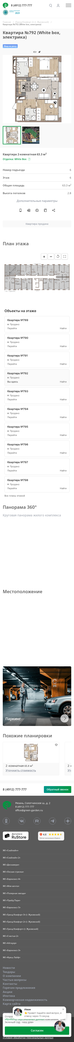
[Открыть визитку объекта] (20, 210)
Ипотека (9, 996)
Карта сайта (11, 1004)
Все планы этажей (14, 495)
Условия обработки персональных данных (28, 1037)
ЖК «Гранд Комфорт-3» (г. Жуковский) (21, 914)
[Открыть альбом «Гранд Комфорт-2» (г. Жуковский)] (45, 210)
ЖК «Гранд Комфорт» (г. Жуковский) (20, 928)
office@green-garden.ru (29, 810)
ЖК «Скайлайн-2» (11, 857)
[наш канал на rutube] (37, 821)
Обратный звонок (57, 789)
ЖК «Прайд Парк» (11, 900)
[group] (37, 89)
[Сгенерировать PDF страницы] (28, 210)
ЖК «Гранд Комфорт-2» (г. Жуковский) (21, 921)
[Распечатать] (37, 210)
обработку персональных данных (25, 1019)
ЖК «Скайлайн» (10, 850)
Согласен (37, 1030)
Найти (63, 328)
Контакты (10, 984)
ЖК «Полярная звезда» (14, 893)
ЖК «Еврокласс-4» (11, 879)
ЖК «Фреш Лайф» (11, 957)
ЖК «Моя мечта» (11, 886)
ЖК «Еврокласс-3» (11, 950)
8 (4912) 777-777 (21, 5)
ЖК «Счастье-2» (10, 936)
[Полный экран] (65, 256)
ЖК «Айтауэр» (10, 943)
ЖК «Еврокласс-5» (11, 907)
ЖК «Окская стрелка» (13, 871)
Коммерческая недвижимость (25, 1000)
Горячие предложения (19, 988)
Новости (9, 968)
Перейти (12, 328)
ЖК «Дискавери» (11, 864)
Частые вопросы (15, 980)
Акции (7, 992)
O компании (12, 976)
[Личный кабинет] (58, 5)
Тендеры (9, 972)
